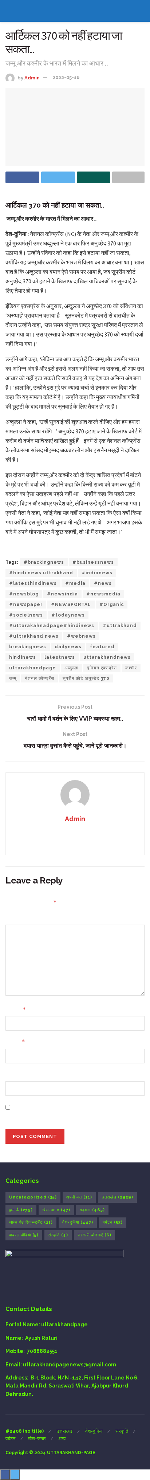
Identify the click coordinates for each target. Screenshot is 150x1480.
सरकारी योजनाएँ (94, 1235)
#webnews (81, 636)
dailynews (68, 646)
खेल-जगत (56, 1210)
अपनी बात (79, 1197)
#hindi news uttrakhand (41, 572)
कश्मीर (131, 667)
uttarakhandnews (107, 657)
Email (15, 1041)
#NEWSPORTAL (71, 604)
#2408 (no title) (24, 1431)
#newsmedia (103, 594)
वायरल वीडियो (24, 1235)
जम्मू (12, 678)
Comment (18, 918)
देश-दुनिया (77, 1222)
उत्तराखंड (117, 1197)
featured (102, 646)
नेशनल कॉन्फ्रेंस (39, 678)
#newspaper (26, 604)
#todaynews (68, 615)
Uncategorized (33, 1197)
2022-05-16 (65, 77)
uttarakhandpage (32, 667)
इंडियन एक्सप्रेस (102, 667)
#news (103, 583)
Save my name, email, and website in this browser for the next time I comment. (78, 1111)
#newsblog (24, 594)
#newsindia (62, 594)
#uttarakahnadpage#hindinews (51, 625)
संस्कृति (58, 1235)
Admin (32, 77)
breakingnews (27, 646)
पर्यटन (113, 1222)
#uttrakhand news (34, 636)
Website (16, 1075)
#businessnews (93, 562)
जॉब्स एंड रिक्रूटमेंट (31, 1222)
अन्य (62, 1438)
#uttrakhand (120, 625)
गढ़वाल (92, 1210)
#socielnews (26, 615)
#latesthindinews (33, 583)
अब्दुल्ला (71, 667)
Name (15, 1009)
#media (75, 583)
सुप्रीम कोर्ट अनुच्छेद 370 (86, 678)
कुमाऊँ (21, 1210)
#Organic (111, 604)
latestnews (59, 657)
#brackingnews (44, 562)
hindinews (22, 657)
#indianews (97, 572)
